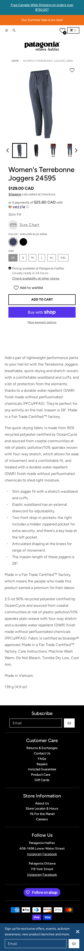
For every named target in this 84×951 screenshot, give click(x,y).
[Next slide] (76, 150)
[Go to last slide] (8, 150)
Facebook (49, 854)
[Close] (77, 931)
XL (51, 257)
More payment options (42, 322)
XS (13, 257)
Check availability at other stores (36, 278)
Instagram (34, 854)
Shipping (14, 194)
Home (15, 60)
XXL (63, 257)
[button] (62, 30)
